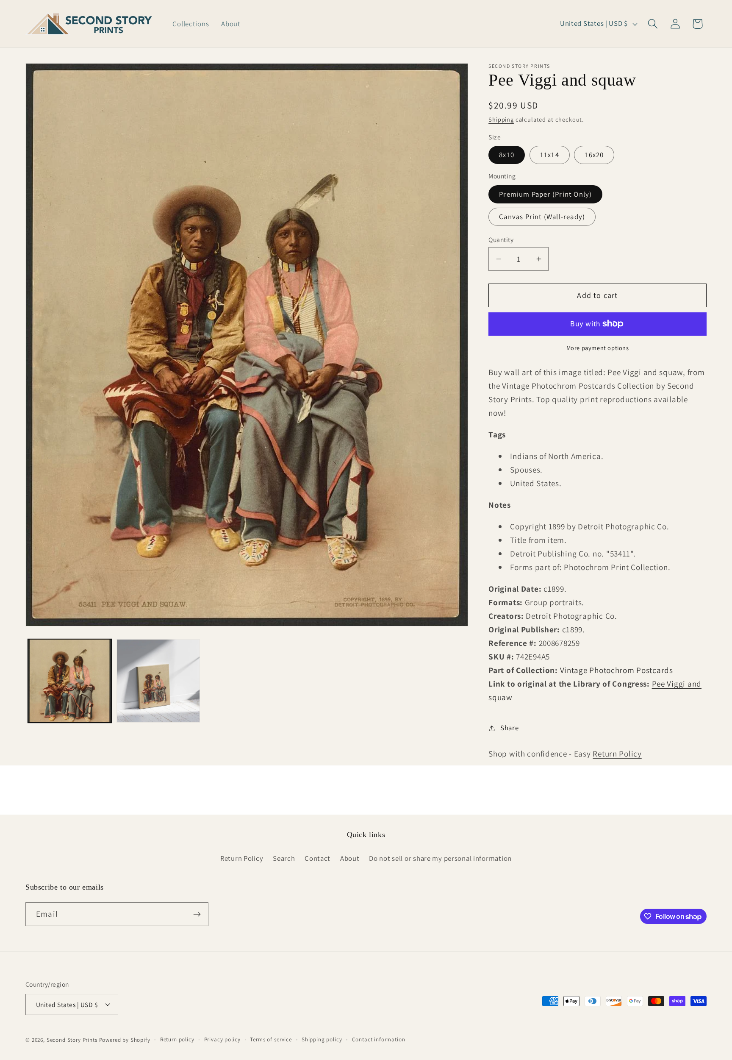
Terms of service (270, 1039)
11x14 (549, 154)
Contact (317, 858)
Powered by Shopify (124, 1039)
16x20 (594, 154)
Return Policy (617, 753)
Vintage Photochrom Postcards (616, 670)
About (350, 858)
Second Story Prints (72, 1039)
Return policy (177, 1039)
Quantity (500, 239)
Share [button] (509, 727)
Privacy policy (222, 1039)
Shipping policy (322, 1039)
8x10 (506, 154)
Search (284, 858)
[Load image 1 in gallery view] (69, 681)
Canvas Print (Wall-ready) (542, 216)
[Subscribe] (197, 914)
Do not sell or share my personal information (440, 858)
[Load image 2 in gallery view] (158, 681)
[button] (652, 24)
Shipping (501, 119)
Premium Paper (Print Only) (545, 194)
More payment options (597, 348)
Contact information (378, 1039)
